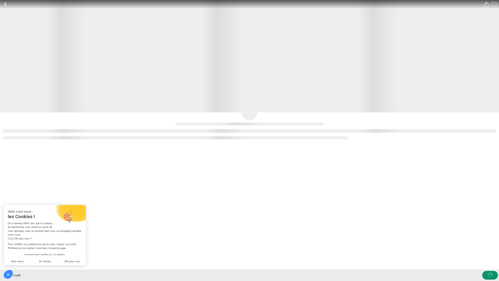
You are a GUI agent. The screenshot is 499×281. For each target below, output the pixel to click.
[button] (8, 274)
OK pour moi (72, 261)
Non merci (17, 261)
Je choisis (45, 261)
